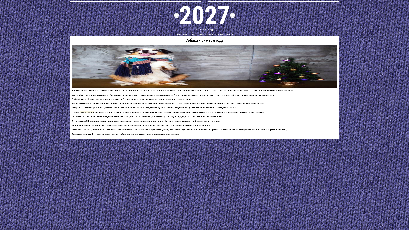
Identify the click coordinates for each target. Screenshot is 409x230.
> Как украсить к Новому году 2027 (208, 34)
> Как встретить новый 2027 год (188, 34)
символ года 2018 (87, 112)
